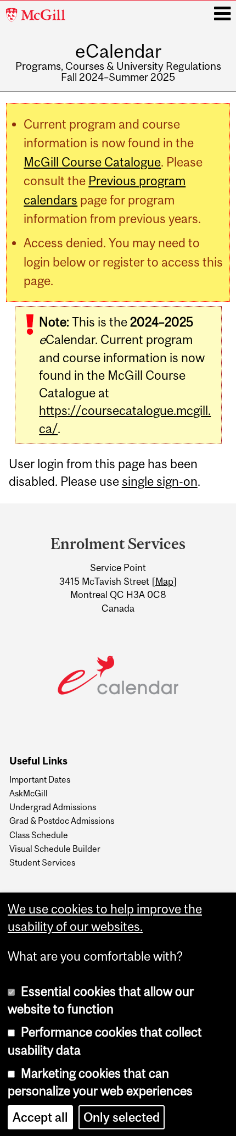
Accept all (40, 1116)
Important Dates (39, 779)
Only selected (121, 1116)
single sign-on (160, 481)
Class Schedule (38, 834)
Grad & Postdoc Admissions (61, 820)
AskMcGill (28, 793)
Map (164, 581)
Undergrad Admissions (52, 806)
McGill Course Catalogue (92, 162)
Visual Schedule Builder (54, 848)
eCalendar (118, 50)
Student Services (42, 862)
